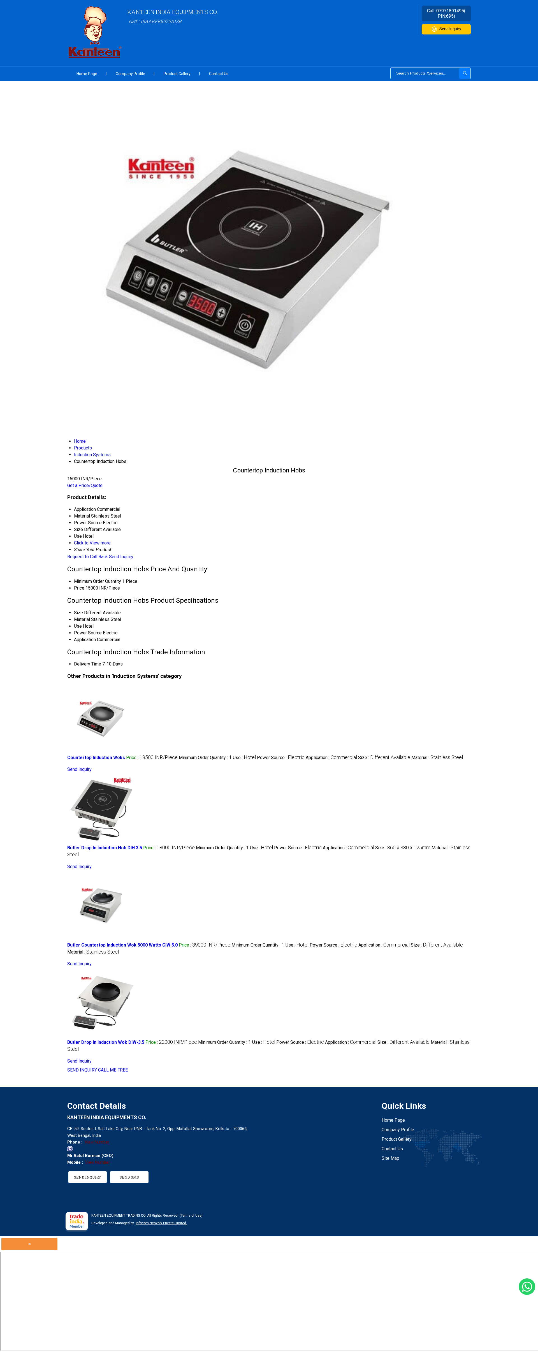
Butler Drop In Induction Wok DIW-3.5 (105, 1042)
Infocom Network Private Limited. (161, 1223)
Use (78, 626)
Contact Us (218, 73)
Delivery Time (87, 664)
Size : (384, 757)
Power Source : (281, 757)
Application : (331, 757)
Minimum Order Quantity (97, 581)
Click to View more (92, 543)
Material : (437, 757)
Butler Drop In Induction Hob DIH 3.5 (104, 847)
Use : (244, 757)
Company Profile (130, 73)
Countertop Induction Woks (96, 757)
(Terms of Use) (191, 1216)
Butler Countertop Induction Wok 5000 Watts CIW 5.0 (122, 945)
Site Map (390, 1158)
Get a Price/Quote (85, 485)
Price (79, 588)
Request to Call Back (87, 556)
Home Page (86, 73)
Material (82, 619)
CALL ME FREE (113, 1070)
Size (78, 612)
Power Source (88, 633)
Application (85, 639)
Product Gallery (177, 73)
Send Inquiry (450, 29)
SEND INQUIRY (82, 1070)
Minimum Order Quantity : (205, 757)
